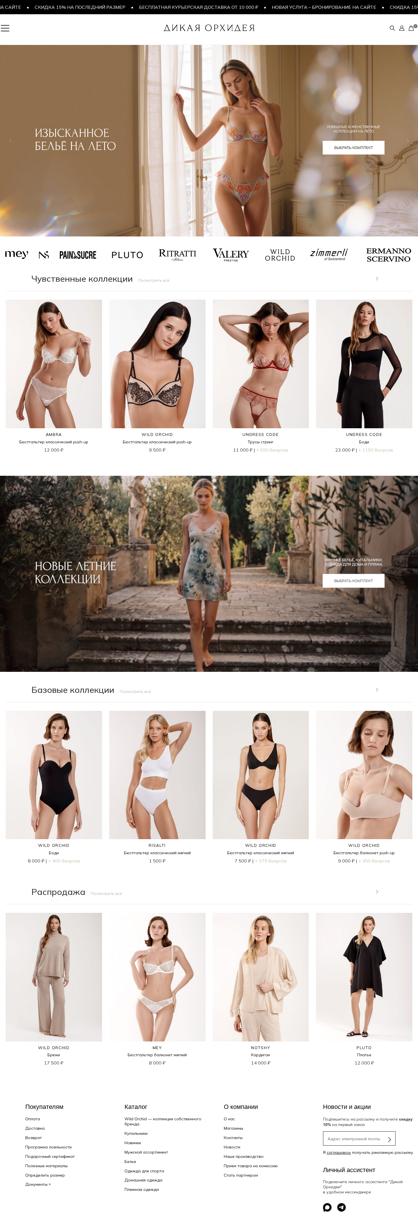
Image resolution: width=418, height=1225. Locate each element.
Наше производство (244, 1156)
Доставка (35, 1128)
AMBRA (54, 434)
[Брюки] (54, 977)
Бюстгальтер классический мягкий (157, 852)
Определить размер (45, 1175)
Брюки (53, 1054)
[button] (10, 140)
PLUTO (364, 1047)
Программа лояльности (48, 1147)
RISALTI (157, 845)
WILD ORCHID (157, 434)
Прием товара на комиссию (251, 1165)
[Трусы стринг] (261, 364)
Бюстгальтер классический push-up (53, 441)
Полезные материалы (46, 1165)
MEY (157, 1047)
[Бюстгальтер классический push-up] (54, 364)
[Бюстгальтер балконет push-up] (364, 775)
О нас (229, 1118)
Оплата (32, 1118)
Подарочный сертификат (50, 1156)
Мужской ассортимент (146, 1152)
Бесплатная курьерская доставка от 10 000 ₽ (113, 7)
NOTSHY (260, 1047)
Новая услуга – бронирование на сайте (239, 7)
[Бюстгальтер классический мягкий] (157, 775)
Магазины (233, 1128)
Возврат (33, 1137)
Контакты (233, 1137)
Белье (130, 1161)
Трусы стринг (261, 441)
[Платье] (364, 977)
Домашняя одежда (143, 1180)
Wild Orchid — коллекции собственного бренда (163, 1121)
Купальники (136, 1133)
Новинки (133, 1142)
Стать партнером (241, 1175)
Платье (364, 1054)
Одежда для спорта (144, 1170)
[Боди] (364, 364)
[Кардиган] (261, 977)
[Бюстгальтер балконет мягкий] (157, 977)
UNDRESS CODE (261, 434)
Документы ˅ (38, 1184)
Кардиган (260, 1054)
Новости (232, 1147)
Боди (364, 441)
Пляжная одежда (142, 1189)
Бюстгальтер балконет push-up (364, 852)
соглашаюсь (339, 1152)
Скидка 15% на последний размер (350, 7)
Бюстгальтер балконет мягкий (157, 1054)
